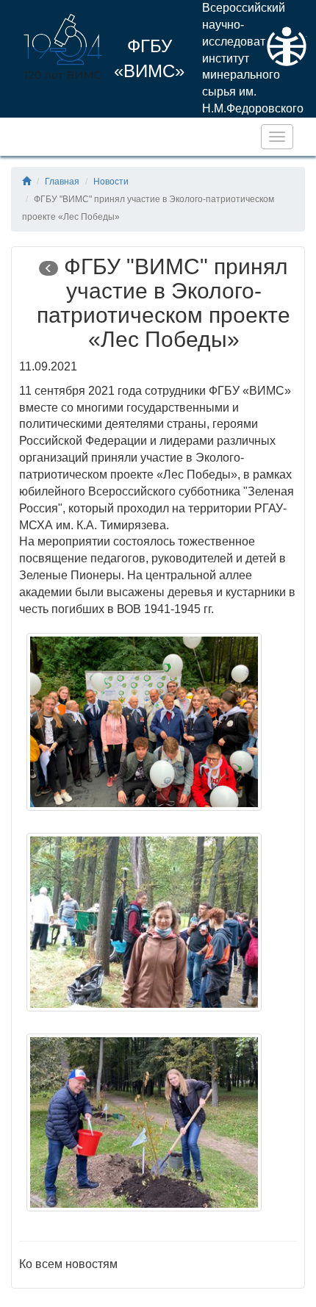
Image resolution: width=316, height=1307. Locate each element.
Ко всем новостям (68, 1264)
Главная (62, 181)
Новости (111, 181)
